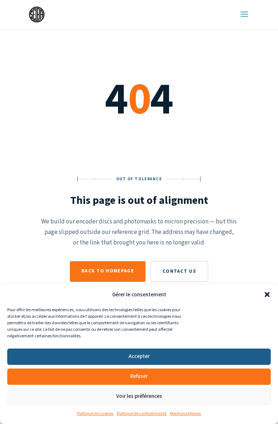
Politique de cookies (95, 414)
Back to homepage (107, 271)
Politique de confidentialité (142, 414)
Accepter (139, 356)
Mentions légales (185, 414)
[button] (267, 294)
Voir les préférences (139, 396)
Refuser (139, 376)
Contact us (179, 271)
